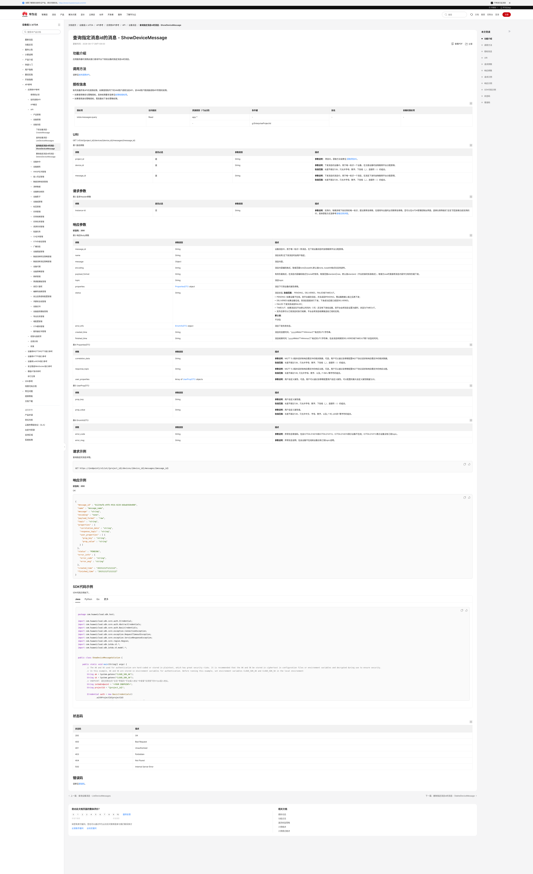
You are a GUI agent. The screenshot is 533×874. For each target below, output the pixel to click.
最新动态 (29, 39)
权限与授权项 (36, 336)
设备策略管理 (38, 271)
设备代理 (37, 266)
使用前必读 (35, 94)
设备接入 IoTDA (86, 25)
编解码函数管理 (39, 291)
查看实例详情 (342, 213)
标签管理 (37, 206)
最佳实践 (29, 74)
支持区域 (29, 435)
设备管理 (37, 119)
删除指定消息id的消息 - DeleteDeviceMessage (46, 155)
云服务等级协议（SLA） (35, 425)
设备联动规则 (38, 191)
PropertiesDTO (182, 286)
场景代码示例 (31, 386)
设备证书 (37, 306)
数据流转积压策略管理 (42, 256)
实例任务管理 (38, 221)
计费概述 (282, 827)
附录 (32, 346)
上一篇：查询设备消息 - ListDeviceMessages (91, 796)
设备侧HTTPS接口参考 (37, 356)
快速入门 (29, 64)
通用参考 (29, 410)
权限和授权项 (121, 94)
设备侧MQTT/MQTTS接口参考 (40, 351)
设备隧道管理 (38, 251)
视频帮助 (29, 396)
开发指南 (29, 79)
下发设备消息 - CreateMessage (43, 131)
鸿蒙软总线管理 (39, 301)
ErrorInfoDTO (181, 326)
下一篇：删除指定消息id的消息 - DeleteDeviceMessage (450, 796)
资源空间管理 (38, 226)
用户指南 (29, 69)
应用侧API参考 (34, 89)
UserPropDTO (189, 379)
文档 (477, 14)
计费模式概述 (284, 831)
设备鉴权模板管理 (40, 311)
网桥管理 (37, 276)
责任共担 (29, 420)
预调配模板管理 (39, 281)
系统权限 (29, 440)
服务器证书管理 (39, 331)
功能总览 (29, 44)
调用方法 (488, 45)
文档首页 (72, 25)
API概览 (34, 104)
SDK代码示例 (490, 89)
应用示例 (34, 341)
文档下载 (29, 401)
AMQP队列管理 (39, 172)
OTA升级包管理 (39, 241)
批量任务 (37, 231)
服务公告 (29, 49)
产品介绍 (29, 59)
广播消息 (37, 246)
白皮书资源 (30, 430)
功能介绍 (488, 38)
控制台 (490, 14)
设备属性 (37, 167)
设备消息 (37, 124)
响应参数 (488, 70)
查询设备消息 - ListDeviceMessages (45, 139)
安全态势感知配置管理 (42, 296)
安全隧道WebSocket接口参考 (40, 366)
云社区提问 (91, 828)
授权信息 (488, 51)
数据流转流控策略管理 (42, 261)
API (32, 109)
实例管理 (37, 211)
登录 (497, 14)
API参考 (28, 84)
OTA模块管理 (38, 326)
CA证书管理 (38, 236)
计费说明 (29, 54)
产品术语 (29, 415)
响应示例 (488, 83)
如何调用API (36, 99)
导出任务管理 (38, 316)
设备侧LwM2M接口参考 (37, 361)
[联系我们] (471, 14)
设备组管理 (37, 201)
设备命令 (37, 162)
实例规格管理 (38, 216)
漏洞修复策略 (284, 822)
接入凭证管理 (38, 176)
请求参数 (488, 64)
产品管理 (37, 114)
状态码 (487, 96)
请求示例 (488, 77)
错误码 (487, 102)
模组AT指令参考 (34, 371)
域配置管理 (37, 321)
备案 (483, 14)
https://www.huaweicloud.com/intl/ (72, 3)
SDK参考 (29, 381)
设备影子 (37, 196)
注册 (507, 14)
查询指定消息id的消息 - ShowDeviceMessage (45, 147)
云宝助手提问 (77, 828)
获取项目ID (352, 159)
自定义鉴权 (37, 286)
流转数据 (37, 186)
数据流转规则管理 (40, 181)
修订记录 (31, 376)
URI (485, 58)
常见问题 (29, 391)
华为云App (507, 8)
